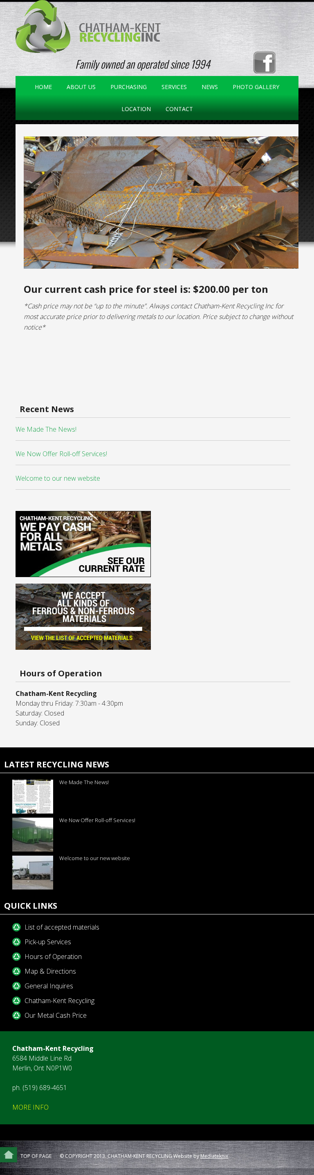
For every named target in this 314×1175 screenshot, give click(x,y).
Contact (179, 109)
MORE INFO (30, 1107)
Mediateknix (214, 1156)
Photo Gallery (256, 87)
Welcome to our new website (58, 478)
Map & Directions (50, 971)
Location (136, 109)
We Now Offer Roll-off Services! (61, 453)
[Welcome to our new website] (29, 873)
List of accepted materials (62, 927)
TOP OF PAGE (36, 1156)
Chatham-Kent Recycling (59, 1000)
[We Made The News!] (29, 797)
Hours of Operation (53, 956)
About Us (78, 87)
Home (43, 87)
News (210, 87)
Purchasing (128, 87)
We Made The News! (46, 429)
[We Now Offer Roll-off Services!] (29, 835)
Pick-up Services (48, 941)
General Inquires (49, 985)
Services (171, 87)
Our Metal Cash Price (56, 1015)
